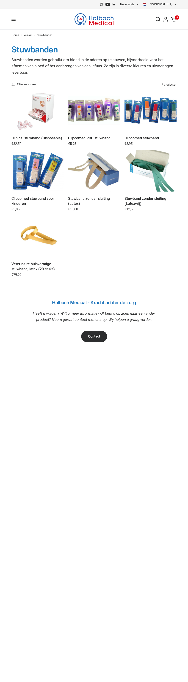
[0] (173, 19)
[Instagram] (102, 4)
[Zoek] (158, 19)
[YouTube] (108, 4)
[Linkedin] (114, 4)
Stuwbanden (45, 35)
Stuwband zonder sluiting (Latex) (89, 201)
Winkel (28, 35)
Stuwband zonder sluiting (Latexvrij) (145, 201)
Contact (94, 336)
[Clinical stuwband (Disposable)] (37, 110)
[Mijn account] (165, 19)
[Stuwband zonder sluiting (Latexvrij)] (150, 171)
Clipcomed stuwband (141, 138)
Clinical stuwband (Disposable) (36, 138)
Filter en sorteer (26, 84)
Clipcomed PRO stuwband (89, 138)
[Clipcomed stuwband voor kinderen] (37, 171)
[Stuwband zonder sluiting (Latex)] (94, 171)
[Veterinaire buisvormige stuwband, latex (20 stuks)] (37, 236)
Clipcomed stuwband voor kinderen (32, 201)
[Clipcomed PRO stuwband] (94, 110)
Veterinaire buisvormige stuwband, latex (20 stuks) (33, 266)
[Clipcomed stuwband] (150, 110)
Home (15, 35)
